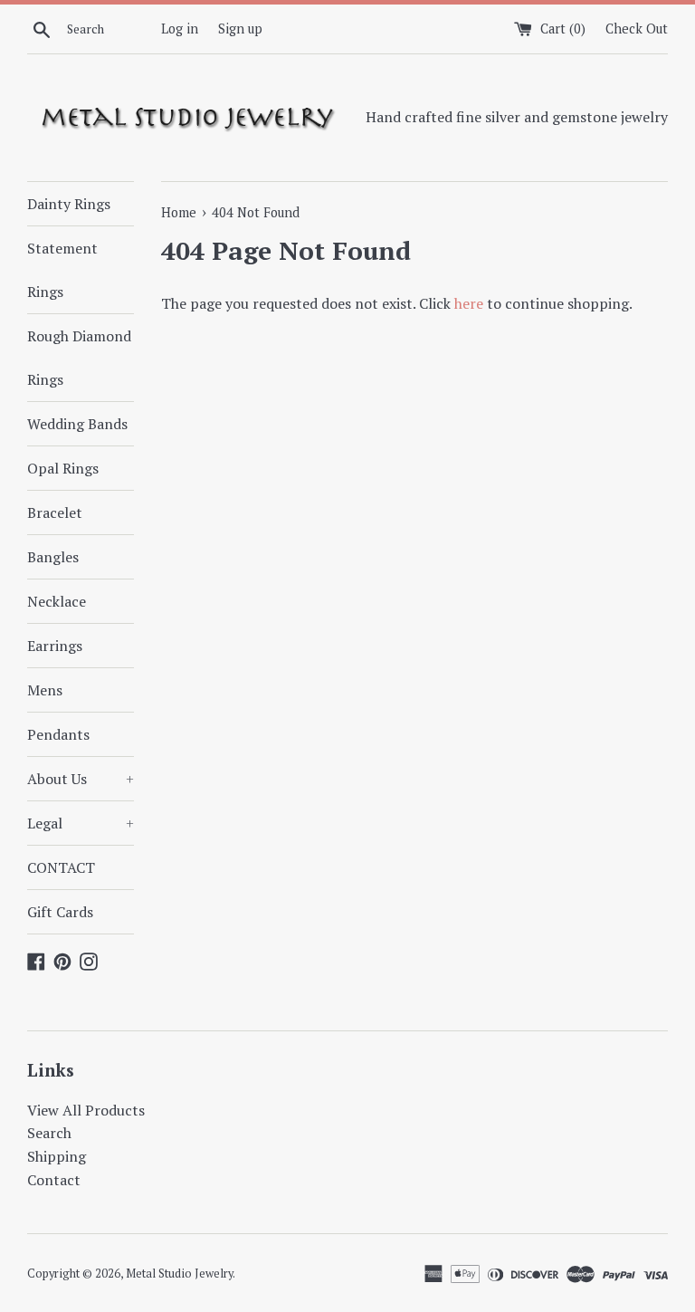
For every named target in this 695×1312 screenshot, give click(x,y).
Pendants (58, 734)
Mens (44, 690)
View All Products (86, 1110)
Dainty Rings (68, 204)
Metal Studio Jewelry (179, 1273)
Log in (179, 28)
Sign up (240, 28)
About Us (80, 779)
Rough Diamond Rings (79, 357)
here (468, 303)
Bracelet (54, 512)
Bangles (53, 557)
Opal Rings (63, 468)
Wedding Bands (77, 424)
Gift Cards (60, 912)
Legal (80, 823)
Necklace (56, 601)
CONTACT (61, 867)
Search (49, 1133)
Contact (54, 1180)
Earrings (54, 646)
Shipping (56, 1156)
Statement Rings (62, 270)
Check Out (636, 28)
